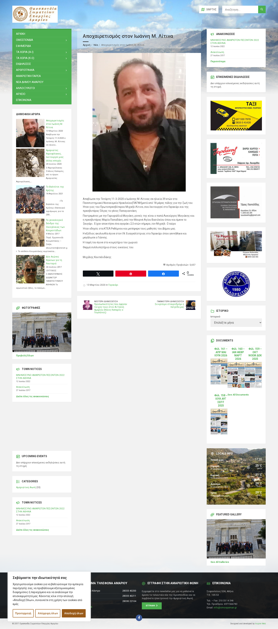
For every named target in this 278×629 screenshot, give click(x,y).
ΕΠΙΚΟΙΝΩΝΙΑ (23, 100)
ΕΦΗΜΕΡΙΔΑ (23, 45)
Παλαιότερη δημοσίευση (170, 301)
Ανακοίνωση (23, 387)
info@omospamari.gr (225, 607)
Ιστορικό (215, 317)
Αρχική (86, 45)
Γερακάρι (113, 285)
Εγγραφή (151, 605)
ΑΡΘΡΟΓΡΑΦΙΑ (25, 69)
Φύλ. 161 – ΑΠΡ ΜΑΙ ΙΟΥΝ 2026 (221, 352)
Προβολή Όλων (25, 355)
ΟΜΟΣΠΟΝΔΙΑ (24, 39)
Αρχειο (20, 93)
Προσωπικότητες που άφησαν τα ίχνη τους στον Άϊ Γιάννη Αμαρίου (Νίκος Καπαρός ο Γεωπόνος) (110, 308)
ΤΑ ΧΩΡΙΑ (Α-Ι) (24, 52)
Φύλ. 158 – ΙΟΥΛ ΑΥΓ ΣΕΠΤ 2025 (221, 400)
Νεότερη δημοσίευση (106, 301)
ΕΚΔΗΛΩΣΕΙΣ (23, 63)
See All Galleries (219, 562)
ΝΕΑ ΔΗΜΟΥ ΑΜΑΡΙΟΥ (29, 82)
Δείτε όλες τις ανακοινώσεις (32, 396)
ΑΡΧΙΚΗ (20, 33)
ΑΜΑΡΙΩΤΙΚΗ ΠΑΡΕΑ (28, 76)
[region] (49, 596)
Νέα (96, 45)
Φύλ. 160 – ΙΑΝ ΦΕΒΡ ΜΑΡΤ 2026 (238, 354)
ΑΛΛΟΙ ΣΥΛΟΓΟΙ (25, 88)
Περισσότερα (217, 61)
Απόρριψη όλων (48, 613)
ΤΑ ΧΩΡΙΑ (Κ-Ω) (25, 58)
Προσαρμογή (23, 613)
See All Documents (238, 394)
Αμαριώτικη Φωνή (26, 487)
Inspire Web (260, 623)
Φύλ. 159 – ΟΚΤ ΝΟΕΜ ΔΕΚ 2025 (255, 354)
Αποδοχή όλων (73, 613)
